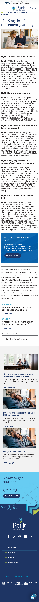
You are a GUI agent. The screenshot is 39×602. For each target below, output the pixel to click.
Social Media (19, 573)
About (11, 558)
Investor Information (7, 573)
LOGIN (34, 8)
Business (12, 553)
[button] (33, 596)
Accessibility (28, 575)
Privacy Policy (8, 575)
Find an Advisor (12, 255)
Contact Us (10, 490)
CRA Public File (19, 577)
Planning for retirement (16, 339)
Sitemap (28, 577)
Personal (12, 548)
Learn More (7, 314)
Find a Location (11, 496)
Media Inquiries (30, 573)
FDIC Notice (9, 577)
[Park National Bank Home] (18, 8)
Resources (13, 562)
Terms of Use (18, 575)
